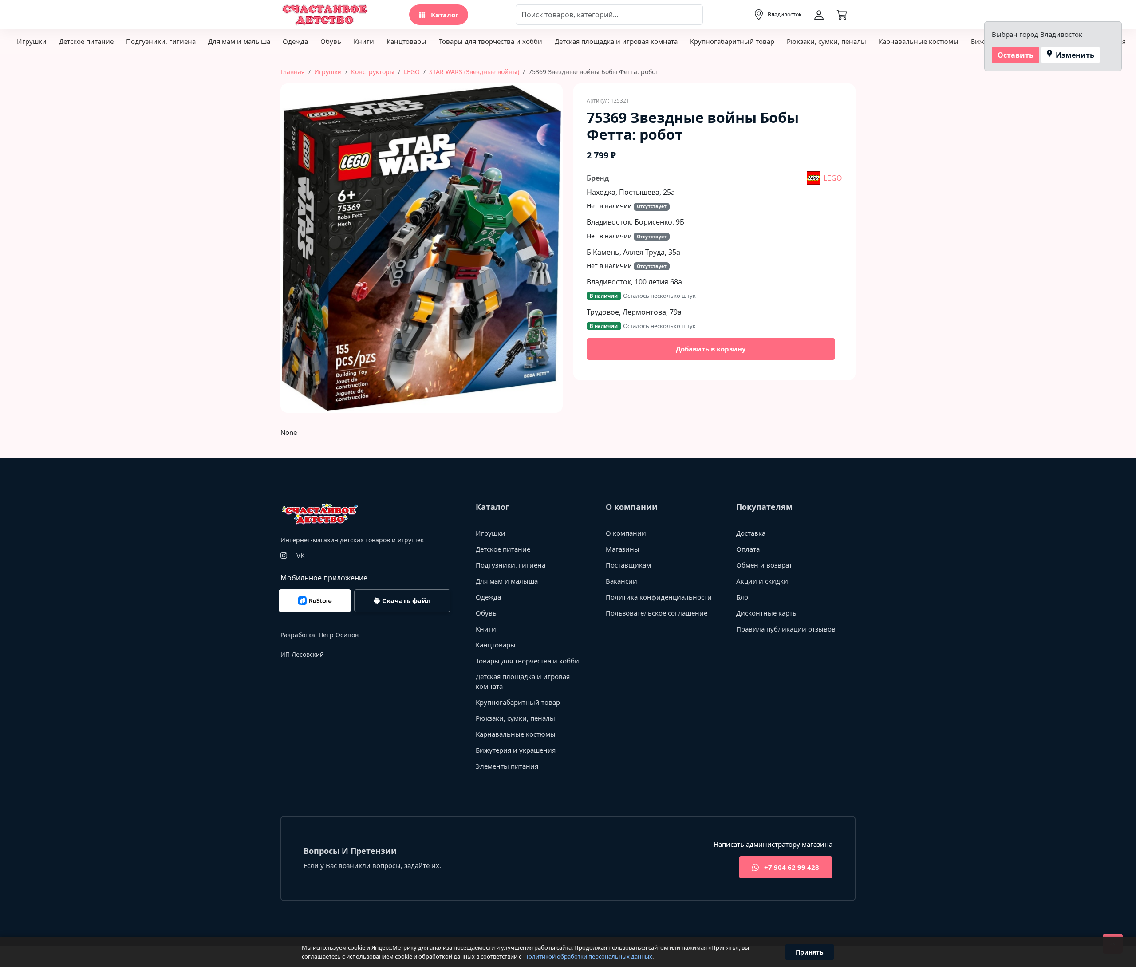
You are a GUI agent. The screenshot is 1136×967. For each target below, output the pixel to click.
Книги (364, 41)
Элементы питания (507, 766)
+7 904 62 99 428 (790, 867)
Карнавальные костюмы (918, 41)
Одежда (295, 41)
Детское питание (86, 41)
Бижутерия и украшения (516, 750)
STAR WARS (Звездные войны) (474, 71)
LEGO (412, 71)
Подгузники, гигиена (161, 41)
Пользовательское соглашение (656, 612)
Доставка (750, 533)
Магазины (622, 549)
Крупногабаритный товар (732, 41)
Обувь (330, 41)
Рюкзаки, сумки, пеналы (826, 41)
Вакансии (621, 580)
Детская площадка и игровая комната (616, 41)
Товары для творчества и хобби (490, 41)
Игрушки (32, 41)
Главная (292, 71)
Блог (743, 596)
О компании (626, 533)
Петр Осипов (339, 635)
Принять (810, 952)
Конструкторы (372, 71)
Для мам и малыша (239, 41)
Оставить (1015, 55)
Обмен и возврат (764, 564)
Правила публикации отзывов (786, 628)
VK (300, 555)
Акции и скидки (762, 580)
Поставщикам (628, 564)
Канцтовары (406, 41)
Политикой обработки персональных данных (588, 956)
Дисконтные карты (767, 612)
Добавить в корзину (711, 348)
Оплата (748, 549)
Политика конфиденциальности (659, 596)
